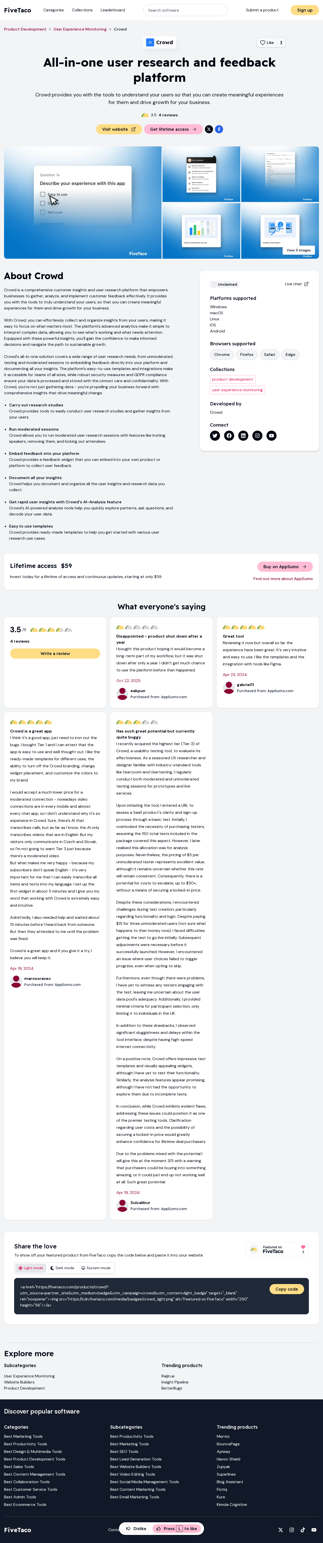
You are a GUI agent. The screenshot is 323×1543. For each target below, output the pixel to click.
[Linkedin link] (243, 436)
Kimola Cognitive (232, 1504)
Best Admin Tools (20, 1497)
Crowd (216, 412)
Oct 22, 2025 (128, 680)
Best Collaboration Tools (27, 1481)
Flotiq (222, 1489)
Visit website (115, 129)
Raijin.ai (168, 1376)
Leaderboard (113, 10)
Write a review (55, 653)
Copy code (287, 1289)
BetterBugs (172, 1388)
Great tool (233, 636)
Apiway (223, 1451)
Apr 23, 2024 (235, 674)
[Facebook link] (229, 436)
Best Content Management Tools (34, 1474)
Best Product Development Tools (34, 1459)
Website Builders (19, 1382)
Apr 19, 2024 (22, 968)
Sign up (305, 10)
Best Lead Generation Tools (136, 1459)
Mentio (223, 1436)
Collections (82, 10)
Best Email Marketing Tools (134, 1497)
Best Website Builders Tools (135, 1466)
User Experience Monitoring (80, 29)
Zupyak (223, 1466)
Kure (221, 1497)
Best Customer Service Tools (30, 1489)
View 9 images (299, 250)
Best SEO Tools (124, 1451)
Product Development (25, 29)
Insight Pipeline (175, 1382)
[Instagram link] (257, 436)
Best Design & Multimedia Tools (33, 1451)
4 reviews (168, 115)
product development (232, 379)
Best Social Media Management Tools (144, 1481)
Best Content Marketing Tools (138, 1489)
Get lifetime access (169, 129)
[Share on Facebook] (219, 129)
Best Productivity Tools (25, 1444)
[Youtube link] (271, 436)
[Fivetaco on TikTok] (303, 1530)
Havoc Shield (228, 1459)
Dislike (139, 1528)
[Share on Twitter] (209, 129)
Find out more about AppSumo (283, 578)
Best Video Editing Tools (132, 1474)
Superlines (226, 1474)
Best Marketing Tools (23, 1436)
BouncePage (228, 1444)
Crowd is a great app (31, 731)
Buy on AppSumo (281, 566)
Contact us (118, 1529)
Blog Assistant (230, 1481)
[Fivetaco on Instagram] (292, 1530)
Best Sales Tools (19, 1466)
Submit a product (262, 10)
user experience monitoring (237, 390)
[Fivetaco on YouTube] (314, 1530)
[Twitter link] (215, 436)
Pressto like (180, 1528)
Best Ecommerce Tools (25, 1504)
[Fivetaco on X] (281, 1530)
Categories (53, 10)
